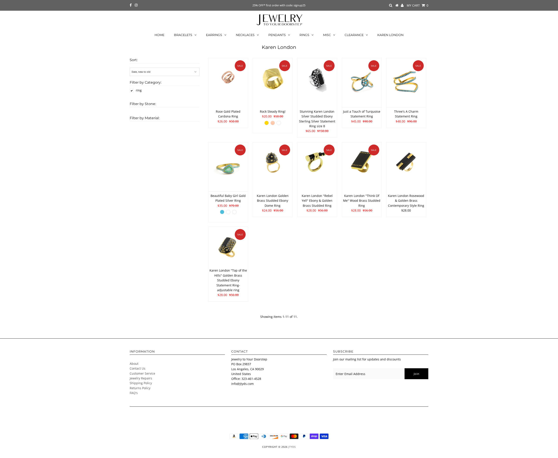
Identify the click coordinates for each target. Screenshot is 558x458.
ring (139, 90)
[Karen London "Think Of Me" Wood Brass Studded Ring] (361, 162)
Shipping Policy (141, 383)
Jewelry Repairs (141, 378)
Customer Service (142, 373)
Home (159, 35)
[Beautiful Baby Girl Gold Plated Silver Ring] (228, 167)
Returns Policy (140, 388)
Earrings (214, 35)
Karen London (390, 35)
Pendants (277, 35)
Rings (304, 35)
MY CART (417, 5)
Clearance (354, 35)
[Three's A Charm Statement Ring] (406, 82)
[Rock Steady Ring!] (272, 78)
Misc (327, 35)
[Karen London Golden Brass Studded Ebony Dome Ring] (272, 162)
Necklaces (245, 35)
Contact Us (137, 368)
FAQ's (134, 393)
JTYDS (292, 446)
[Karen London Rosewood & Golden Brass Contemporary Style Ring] (406, 162)
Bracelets (183, 35)
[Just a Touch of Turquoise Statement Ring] (361, 82)
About (134, 364)
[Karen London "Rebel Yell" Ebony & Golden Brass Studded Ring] (317, 162)
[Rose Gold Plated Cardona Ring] (228, 78)
